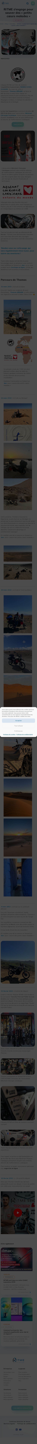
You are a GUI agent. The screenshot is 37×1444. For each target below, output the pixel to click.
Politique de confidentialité (24, 734)
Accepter (18, 720)
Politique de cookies (9, 734)
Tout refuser (18, 726)
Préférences (18, 731)
